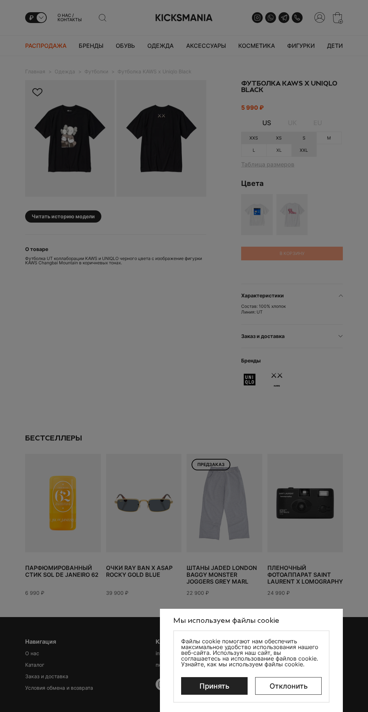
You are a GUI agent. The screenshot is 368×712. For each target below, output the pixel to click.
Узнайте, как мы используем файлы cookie (242, 664)
